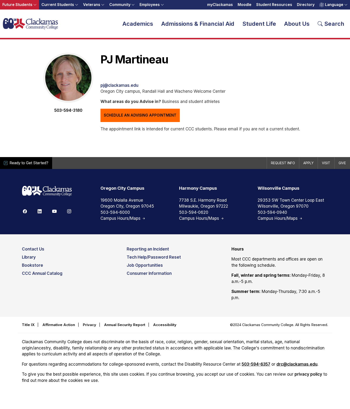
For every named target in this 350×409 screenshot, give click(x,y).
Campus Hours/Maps (121, 218)
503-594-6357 (256, 364)
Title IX (28, 324)
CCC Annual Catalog (42, 273)
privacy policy (308, 374)
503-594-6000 (115, 212)
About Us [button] (297, 23)
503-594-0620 (193, 212)
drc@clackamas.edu (296, 364)
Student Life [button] (259, 23)
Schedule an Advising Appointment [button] (140, 115)
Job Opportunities (145, 265)
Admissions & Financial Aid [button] (197, 23)
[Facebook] (25, 211)
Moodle (244, 4)
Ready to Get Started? (29, 163)
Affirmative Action (58, 324)
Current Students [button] (57, 4)
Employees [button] (150, 4)
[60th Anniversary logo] (47, 191)
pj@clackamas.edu (119, 85)
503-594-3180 (68, 110)
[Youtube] (54, 211)
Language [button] (334, 4)
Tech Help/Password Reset (154, 257)
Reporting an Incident (148, 249)
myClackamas (220, 4)
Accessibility (164, 324)
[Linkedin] (39, 211)
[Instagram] (69, 211)
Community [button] (119, 4)
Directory (306, 4)
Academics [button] (137, 23)
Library (29, 257)
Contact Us (33, 249)
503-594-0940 (272, 212)
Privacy (89, 324)
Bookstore (32, 265)
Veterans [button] (91, 4)
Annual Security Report (124, 324)
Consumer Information (149, 273)
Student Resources (274, 4)
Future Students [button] (17, 4)
